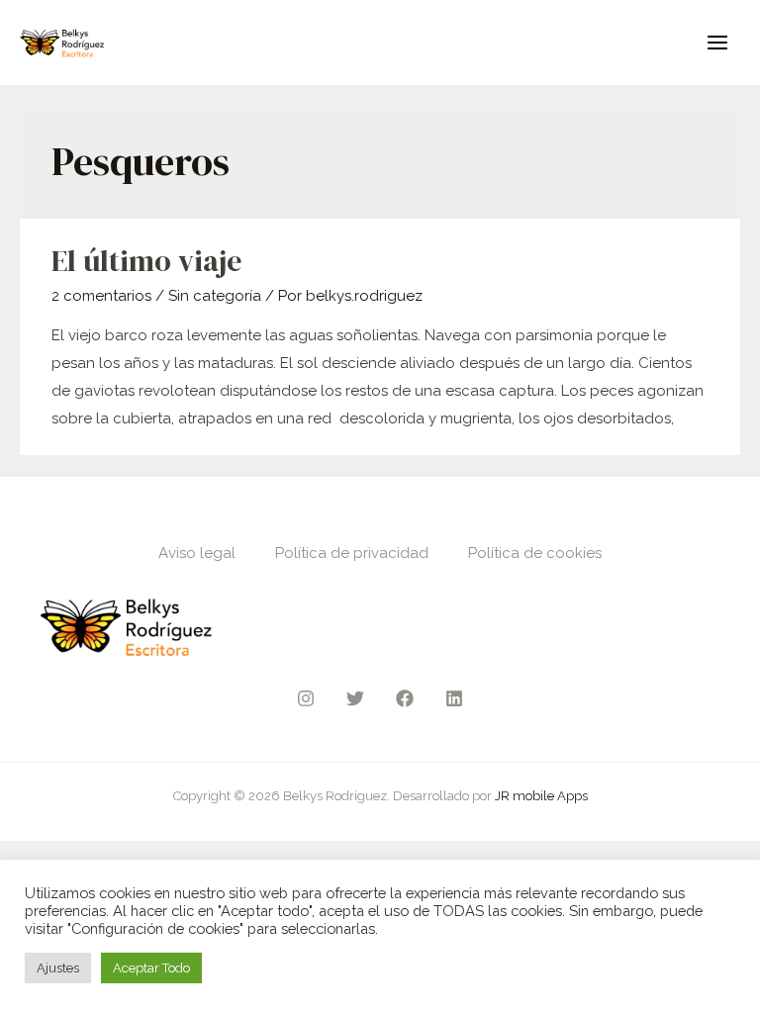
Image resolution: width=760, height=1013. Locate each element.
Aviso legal (197, 553)
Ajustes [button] (58, 968)
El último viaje (146, 260)
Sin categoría (214, 296)
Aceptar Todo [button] (151, 968)
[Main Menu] (718, 43)
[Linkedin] (454, 698)
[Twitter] (355, 698)
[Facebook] (405, 698)
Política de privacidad (351, 553)
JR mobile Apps (541, 795)
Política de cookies (535, 553)
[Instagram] (306, 698)
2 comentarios (101, 296)
